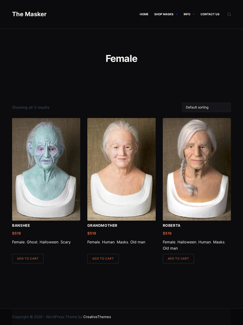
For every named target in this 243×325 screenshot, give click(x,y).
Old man (137, 242)
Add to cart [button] (27, 258)
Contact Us (210, 14)
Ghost (32, 242)
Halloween (49, 242)
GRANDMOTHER (102, 225)
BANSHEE (21, 225)
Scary (66, 242)
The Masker (29, 14)
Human (108, 242)
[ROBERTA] (197, 169)
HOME (144, 14)
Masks (122, 242)
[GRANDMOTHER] (121, 169)
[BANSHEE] (46, 169)
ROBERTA (172, 225)
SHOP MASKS (163, 14)
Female (18, 242)
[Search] (229, 14)
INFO (187, 14)
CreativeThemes (97, 317)
